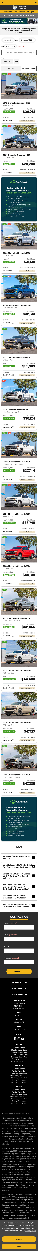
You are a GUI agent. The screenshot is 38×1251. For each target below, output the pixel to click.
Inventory (17, 983)
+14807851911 (19, 1022)
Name (10, 923)
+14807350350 (19, 1029)
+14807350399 (19, 1015)
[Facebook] (15, 1038)
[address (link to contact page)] (2, 2)
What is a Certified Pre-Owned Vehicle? (16, 857)
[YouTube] (22, 1038)
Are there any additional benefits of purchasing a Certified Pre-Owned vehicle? (16, 887)
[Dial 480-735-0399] (7, 2)
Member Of (17, 995)
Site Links (17, 989)
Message (11, 958)
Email (10, 935)
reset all (21, 46)
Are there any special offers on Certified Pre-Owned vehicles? (17, 905)
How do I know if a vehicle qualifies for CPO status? (15, 897)
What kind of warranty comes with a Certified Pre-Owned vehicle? (16, 876)
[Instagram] (18, 1038)
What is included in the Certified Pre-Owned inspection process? (17, 866)
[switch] (35, 2)
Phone (6, 946)
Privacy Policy (30, 1231)
